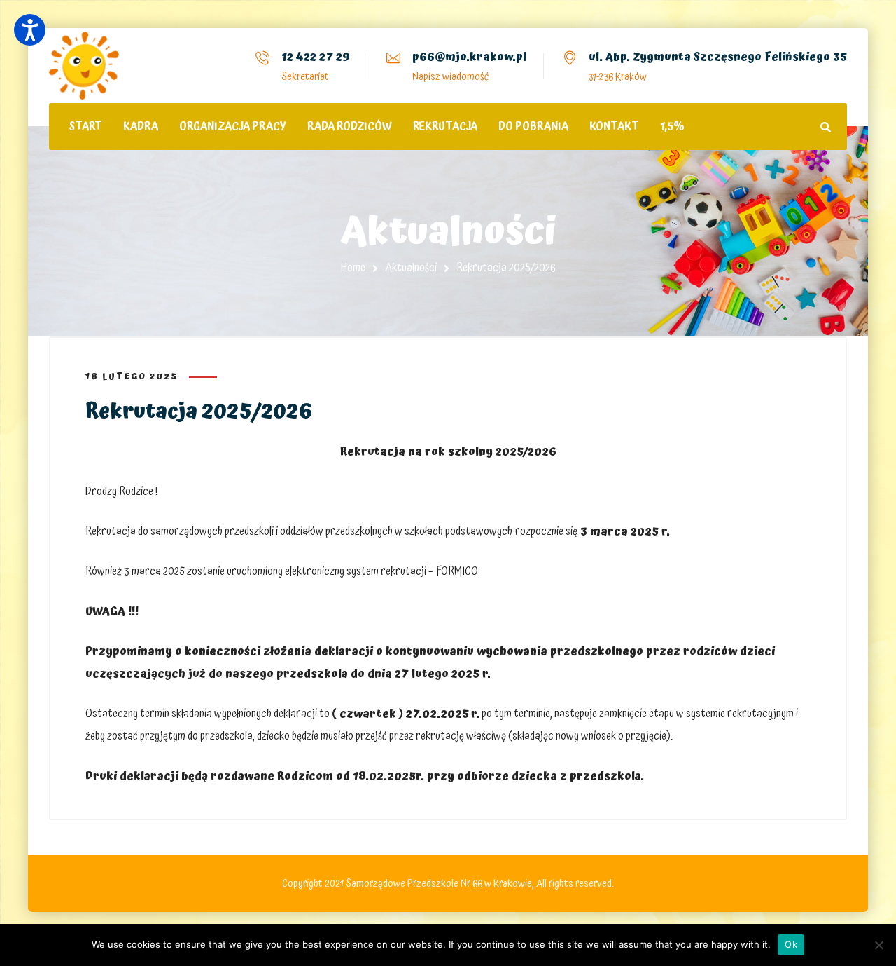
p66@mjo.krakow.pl (469, 57)
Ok (791, 944)
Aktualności (411, 268)
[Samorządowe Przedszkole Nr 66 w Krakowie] (84, 66)
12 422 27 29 (315, 57)
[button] (30, 30)
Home (353, 268)
